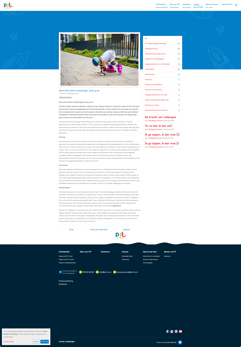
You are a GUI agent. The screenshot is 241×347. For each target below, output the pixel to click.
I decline (36, 342)
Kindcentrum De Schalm (153, 90)
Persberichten (150, 74)
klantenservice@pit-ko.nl (127, 272)
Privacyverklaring (66, 281)
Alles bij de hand (212, 4)
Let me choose (8, 342)
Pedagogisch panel (73, 93)
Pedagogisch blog (65, 97)
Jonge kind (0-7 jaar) (65, 256)
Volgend (126, 229)
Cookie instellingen (67, 341)
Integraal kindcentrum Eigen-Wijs (157, 100)
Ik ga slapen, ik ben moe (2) (162, 134)
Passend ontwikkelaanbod (67, 263)
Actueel (196, 4)
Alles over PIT (175, 4)
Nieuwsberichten (127, 256)
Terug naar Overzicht (98, 229)
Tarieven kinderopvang (150, 259)
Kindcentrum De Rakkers (153, 84)
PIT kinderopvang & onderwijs (155, 43)
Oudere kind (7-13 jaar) (66, 259)
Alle (146, 38)
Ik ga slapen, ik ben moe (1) (162, 143)
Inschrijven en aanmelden (151, 256)
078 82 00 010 (88, 272)
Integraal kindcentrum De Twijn (156, 95)
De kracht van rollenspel (160, 117)
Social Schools (170, 342)
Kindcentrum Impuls (152, 105)
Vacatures (148, 79)
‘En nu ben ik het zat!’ (158, 126)
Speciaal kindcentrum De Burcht (156, 110)
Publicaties (125, 259)
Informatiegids (148, 263)
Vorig (71, 229)
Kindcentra (186, 4)
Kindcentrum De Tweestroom (155, 54)
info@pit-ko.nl (105, 272)
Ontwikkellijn (161, 4)
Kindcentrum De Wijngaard (154, 59)
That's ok (44, 342)
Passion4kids (149, 69)
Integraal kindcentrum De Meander (157, 64)
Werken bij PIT (227, 4)
